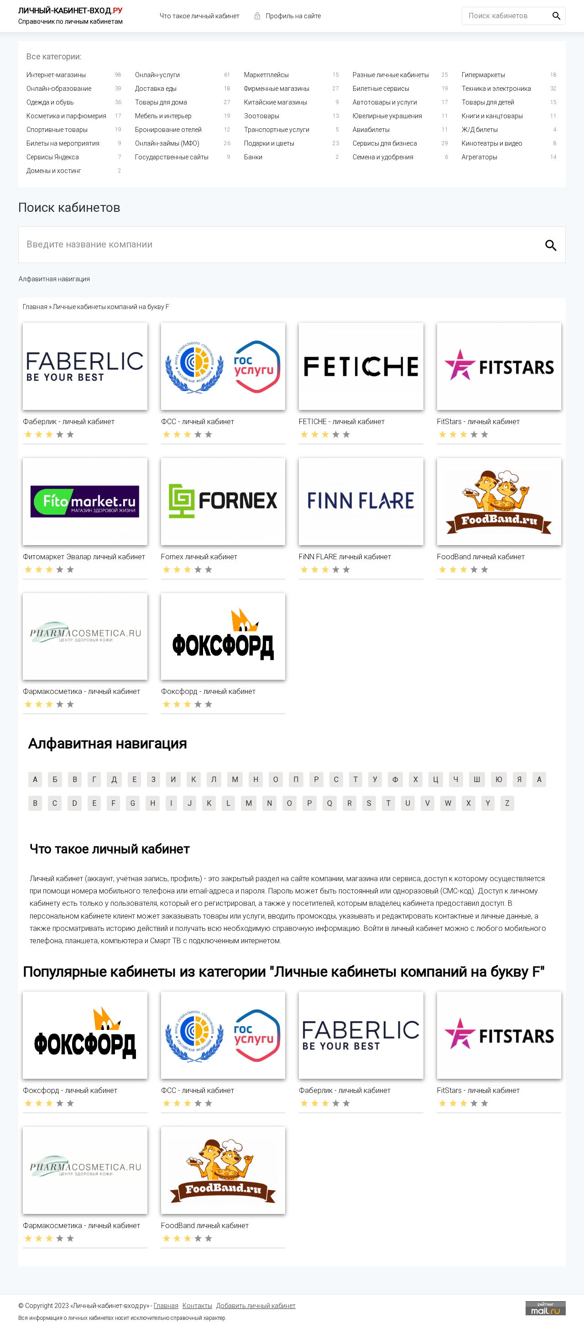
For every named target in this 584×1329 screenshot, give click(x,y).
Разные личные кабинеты (391, 75)
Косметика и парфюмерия (66, 116)
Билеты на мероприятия (62, 143)
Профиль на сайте (293, 16)
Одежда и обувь (50, 102)
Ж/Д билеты (480, 129)
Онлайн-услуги (157, 75)
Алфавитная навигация (54, 279)
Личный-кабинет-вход (70, 10)
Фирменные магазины (276, 88)
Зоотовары (261, 116)
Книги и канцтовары (492, 116)
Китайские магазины (275, 102)
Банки (253, 157)
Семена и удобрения (383, 157)
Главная (166, 1305)
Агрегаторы (479, 157)
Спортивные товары (57, 129)
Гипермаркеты (483, 75)
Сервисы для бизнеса (385, 143)
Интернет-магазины (56, 75)
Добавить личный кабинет (256, 1305)
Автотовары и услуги (385, 102)
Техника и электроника (496, 88)
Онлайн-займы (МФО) (167, 143)
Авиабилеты (371, 129)
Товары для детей (488, 102)
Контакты (197, 1305)
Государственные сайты (172, 157)
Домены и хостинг (53, 170)
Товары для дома (161, 102)
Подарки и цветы (269, 143)
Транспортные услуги (276, 129)
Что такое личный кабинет (200, 16)
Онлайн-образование (58, 88)
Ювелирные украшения (387, 116)
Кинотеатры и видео (492, 143)
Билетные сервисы (381, 88)
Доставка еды (156, 88)
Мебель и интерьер (163, 116)
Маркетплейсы (266, 75)
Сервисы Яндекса (52, 157)
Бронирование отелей (168, 129)
